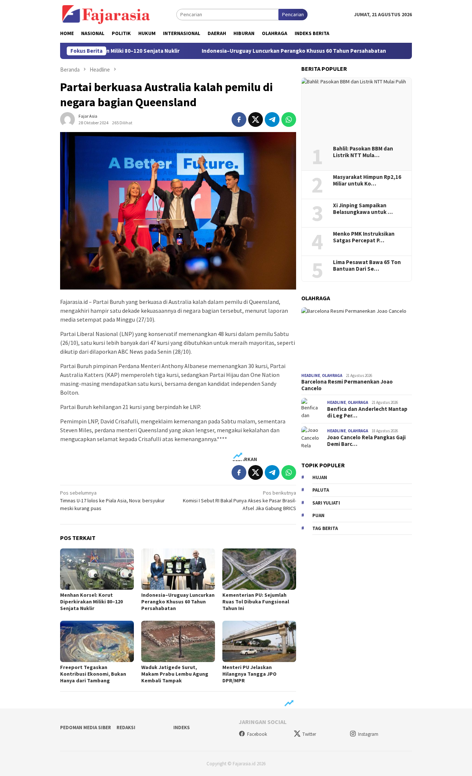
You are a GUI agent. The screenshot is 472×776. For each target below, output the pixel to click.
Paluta (320, 490)
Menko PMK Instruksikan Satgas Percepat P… (364, 237)
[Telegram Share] (272, 119)
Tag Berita (325, 528)
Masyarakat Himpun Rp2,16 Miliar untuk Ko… (367, 180)
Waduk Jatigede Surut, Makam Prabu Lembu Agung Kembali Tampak (174, 674)
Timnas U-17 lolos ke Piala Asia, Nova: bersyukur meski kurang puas (112, 500)
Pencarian (293, 14)
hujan (319, 477)
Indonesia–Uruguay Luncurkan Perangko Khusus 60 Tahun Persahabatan (267, 51)
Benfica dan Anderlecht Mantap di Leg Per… (367, 412)
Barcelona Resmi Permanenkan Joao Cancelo (347, 385)
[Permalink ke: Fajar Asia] (67, 118)
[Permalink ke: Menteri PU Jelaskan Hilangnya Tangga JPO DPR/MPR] (259, 641)
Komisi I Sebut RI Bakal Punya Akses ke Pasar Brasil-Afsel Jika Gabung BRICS (239, 500)
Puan (318, 515)
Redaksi (126, 727)
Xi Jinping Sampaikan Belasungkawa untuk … (363, 208)
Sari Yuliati (326, 503)
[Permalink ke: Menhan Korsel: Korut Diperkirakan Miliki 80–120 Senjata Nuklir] (97, 569)
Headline (310, 375)
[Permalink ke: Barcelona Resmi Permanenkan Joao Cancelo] (356, 338)
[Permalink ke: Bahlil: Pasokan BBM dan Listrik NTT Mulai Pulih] (356, 109)
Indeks (181, 727)
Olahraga (332, 375)
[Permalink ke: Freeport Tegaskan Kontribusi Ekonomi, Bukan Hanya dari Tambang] (97, 641)
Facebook (257, 734)
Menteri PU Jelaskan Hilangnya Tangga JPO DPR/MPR (249, 674)
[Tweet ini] (255, 119)
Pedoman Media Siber (85, 727)
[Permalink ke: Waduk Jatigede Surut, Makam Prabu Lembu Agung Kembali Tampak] (178, 641)
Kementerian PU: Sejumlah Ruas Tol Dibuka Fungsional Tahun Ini (255, 602)
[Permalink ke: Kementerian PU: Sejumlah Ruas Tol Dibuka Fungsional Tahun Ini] (259, 569)
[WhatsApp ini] (288, 119)
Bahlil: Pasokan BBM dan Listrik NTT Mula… (363, 152)
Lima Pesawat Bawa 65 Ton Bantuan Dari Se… (367, 265)
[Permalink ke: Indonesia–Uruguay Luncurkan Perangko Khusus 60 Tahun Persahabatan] (178, 569)
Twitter (309, 734)
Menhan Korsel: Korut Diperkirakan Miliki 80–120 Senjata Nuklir (91, 602)
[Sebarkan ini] (239, 119)
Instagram (368, 734)
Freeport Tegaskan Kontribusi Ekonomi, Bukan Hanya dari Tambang (93, 674)
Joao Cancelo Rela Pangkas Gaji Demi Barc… (366, 440)
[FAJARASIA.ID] (106, 14)
